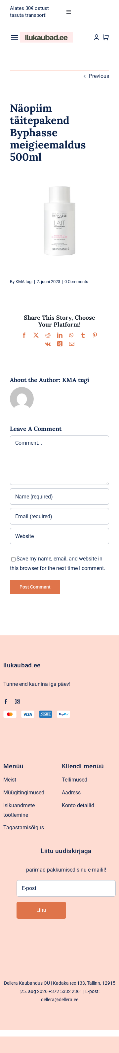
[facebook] (5, 701)
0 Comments (76, 281)
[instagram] (17, 701)
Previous (99, 76)
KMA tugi (24, 281)
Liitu (41, 910)
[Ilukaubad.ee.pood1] (46, 34)
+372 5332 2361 (65, 991)
